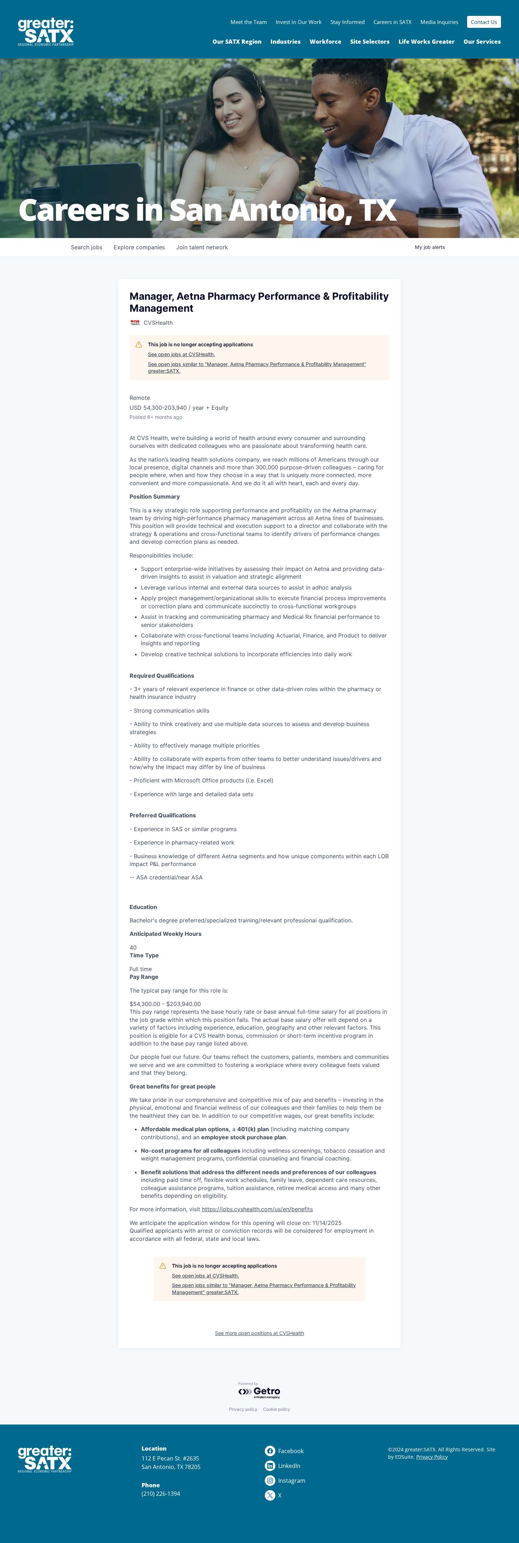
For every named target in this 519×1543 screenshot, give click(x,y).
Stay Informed (347, 21)
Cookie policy (276, 1409)
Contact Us (484, 21)
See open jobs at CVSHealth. (181, 354)
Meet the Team (249, 21)
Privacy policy (243, 1409)
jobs (86, 247)
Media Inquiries (439, 21)
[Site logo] (46, 32)
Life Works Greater (427, 41)
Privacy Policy (432, 1456)
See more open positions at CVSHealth (259, 1333)
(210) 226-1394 (161, 1494)
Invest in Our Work (299, 21)
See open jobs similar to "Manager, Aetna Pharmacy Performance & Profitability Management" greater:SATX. (257, 367)
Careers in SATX (393, 21)
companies (139, 247)
